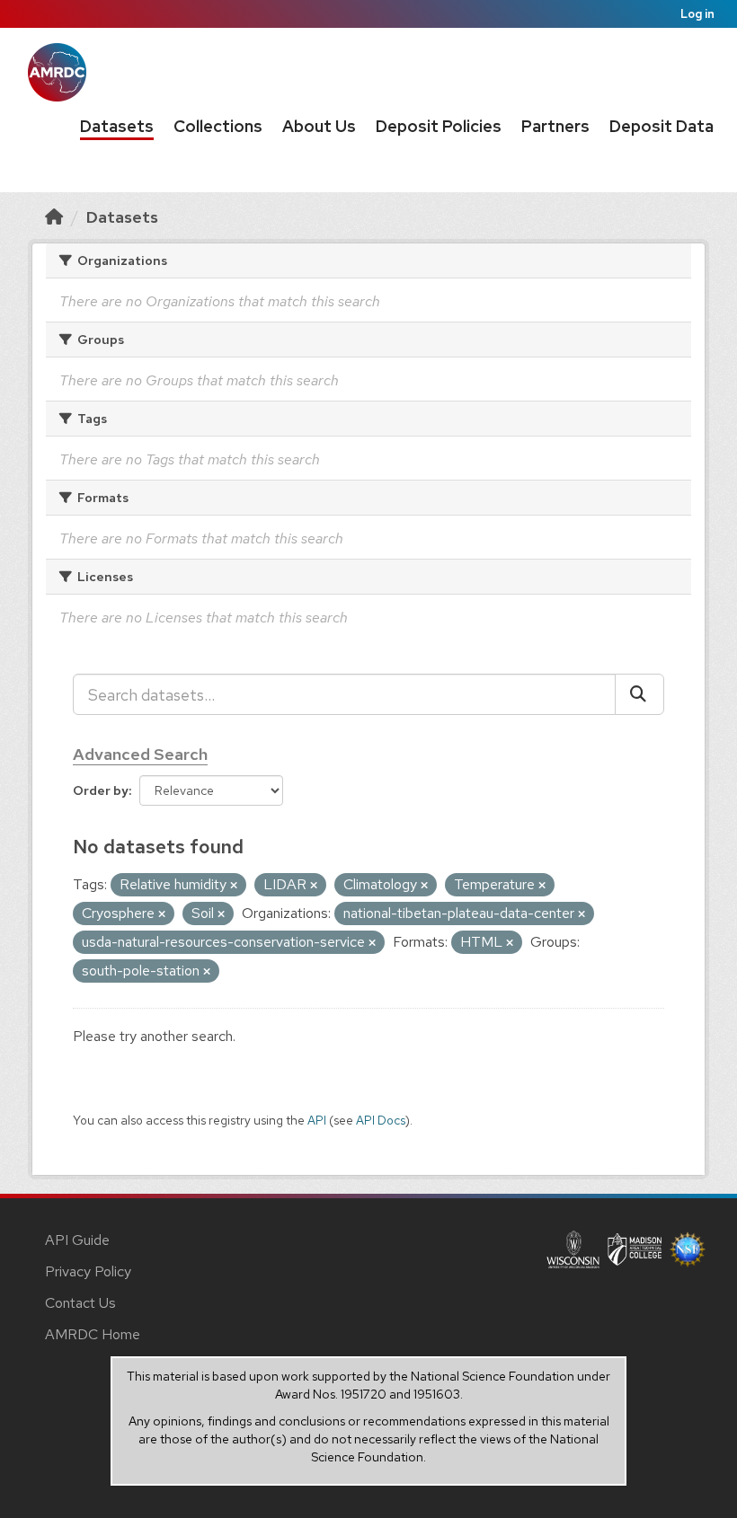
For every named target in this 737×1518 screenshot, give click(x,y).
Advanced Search (140, 754)
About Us (319, 126)
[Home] (54, 217)
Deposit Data (661, 126)
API (316, 1120)
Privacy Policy (88, 1271)
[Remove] (233, 885)
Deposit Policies (439, 126)
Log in (697, 14)
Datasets (117, 126)
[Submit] (639, 694)
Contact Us (80, 1302)
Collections (217, 126)
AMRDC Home (92, 1334)
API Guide (77, 1240)
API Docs (380, 1120)
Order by (101, 790)
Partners (555, 126)
